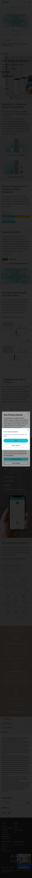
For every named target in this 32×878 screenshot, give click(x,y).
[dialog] (16, 439)
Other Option (16, 445)
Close (28, 429)
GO (16, 441)
